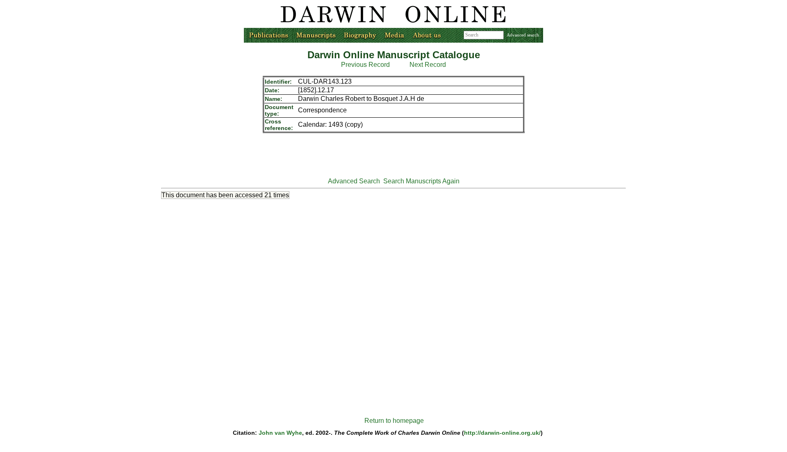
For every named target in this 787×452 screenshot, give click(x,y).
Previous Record (365, 64)
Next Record (427, 64)
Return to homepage (394, 420)
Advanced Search (354, 181)
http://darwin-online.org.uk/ (502, 432)
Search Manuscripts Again (421, 181)
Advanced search (523, 34)
